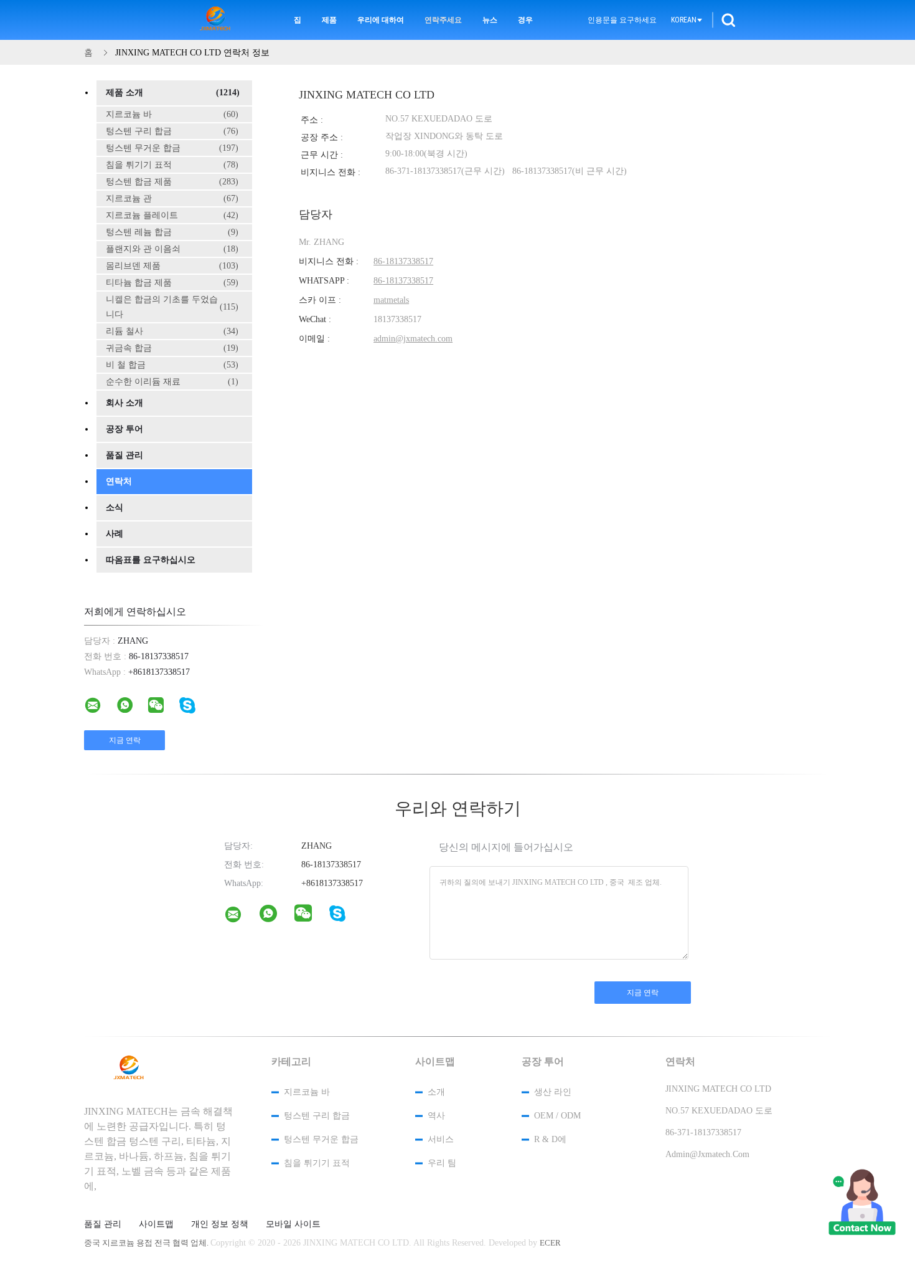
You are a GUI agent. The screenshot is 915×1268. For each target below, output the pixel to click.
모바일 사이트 (293, 1224)
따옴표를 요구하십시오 (150, 560)
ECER (550, 1242)
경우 (525, 20)
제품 (329, 20)
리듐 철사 (172, 331)
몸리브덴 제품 (172, 265)
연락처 (119, 481)
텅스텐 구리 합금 (172, 131)
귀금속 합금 (172, 348)
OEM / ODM (557, 1115)
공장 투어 (124, 429)
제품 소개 (173, 92)
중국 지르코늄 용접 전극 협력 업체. (147, 1242)
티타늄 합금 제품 (172, 282)
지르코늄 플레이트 (172, 215)
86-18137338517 (403, 261)
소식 (114, 507)
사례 (114, 533)
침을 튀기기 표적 (172, 164)
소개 (436, 1092)
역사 (436, 1115)
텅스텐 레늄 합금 (172, 232)
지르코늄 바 (172, 114)
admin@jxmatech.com (413, 338)
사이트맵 (156, 1224)
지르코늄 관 (172, 198)
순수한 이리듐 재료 (172, 381)
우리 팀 (442, 1163)
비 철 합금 (172, 364)
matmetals (391, 300)
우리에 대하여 (380, 20)
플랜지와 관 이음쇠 (172, 249)
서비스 (441, 1139)
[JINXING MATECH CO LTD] (241, 917)
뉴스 (489, 20)
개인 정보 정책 (219, 1224)
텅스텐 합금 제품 (172, 181)
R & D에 (550, 1139)
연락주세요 (443, 20)
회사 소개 (124, 403)
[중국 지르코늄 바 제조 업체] (217, 20)
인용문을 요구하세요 (622, 20)
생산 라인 (552, 1092)
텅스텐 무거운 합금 (172, 148)
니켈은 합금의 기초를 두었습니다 (172, 307)
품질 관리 (124, 455)
